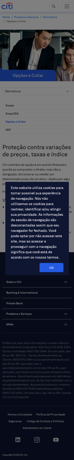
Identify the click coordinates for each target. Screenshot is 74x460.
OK (51, 268)
